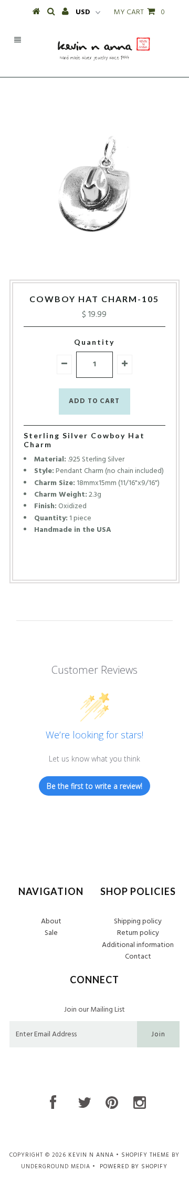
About (51, 921)
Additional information (138, 945)
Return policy (138, 933)
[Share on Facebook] (74, 563)
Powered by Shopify (133, 1166)
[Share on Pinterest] (111, 563)
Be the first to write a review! (94, 786)
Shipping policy (138, 921)
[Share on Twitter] (91, 563)
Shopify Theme (145, 1155)
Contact (138, 957)
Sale (51, 933)
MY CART (139, 12)
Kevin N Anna (91, 1155)
